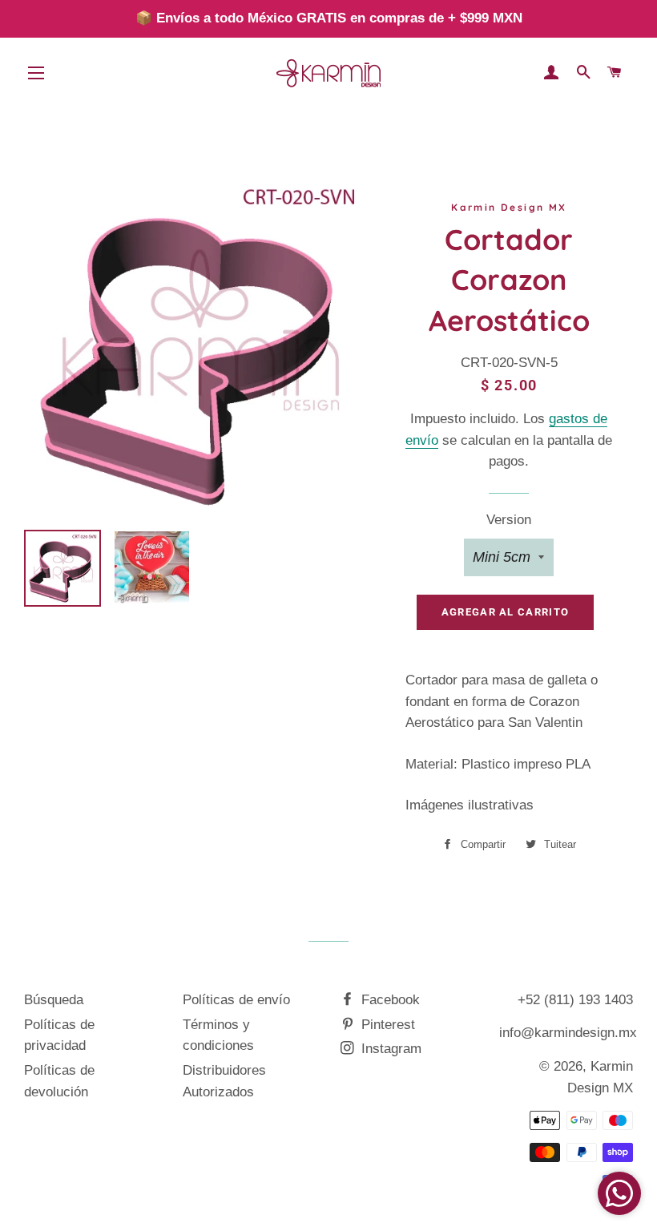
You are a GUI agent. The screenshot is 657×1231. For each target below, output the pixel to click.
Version (508, 519)
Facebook (388, 999)
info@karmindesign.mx (568, 1032)
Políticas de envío (236, 999)
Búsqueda (53, 999)
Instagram (389, 1048)
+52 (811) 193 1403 (575, 999)
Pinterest (386, 1024)
